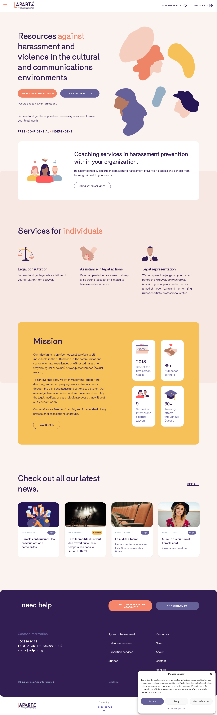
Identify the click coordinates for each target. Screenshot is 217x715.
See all (193, 484)
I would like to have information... (37, 104)
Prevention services (92, 186)
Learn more (47, 425)
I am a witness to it (80, 94)
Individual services (120, 643)
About (160, 652)
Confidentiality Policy (175, 709)
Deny (176, 701)
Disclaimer (113, 682)
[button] (211, 674)
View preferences (201, 701)
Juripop (113, 661)
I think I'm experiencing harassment (130, 606)
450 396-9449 (27, 641)
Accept (152, 701)
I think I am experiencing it (37, 94)
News (159, 643)
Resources (162, 634)
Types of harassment (121, 634)
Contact (161, 661)
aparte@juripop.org (30, 650)
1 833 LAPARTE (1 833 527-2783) (40, 646)
